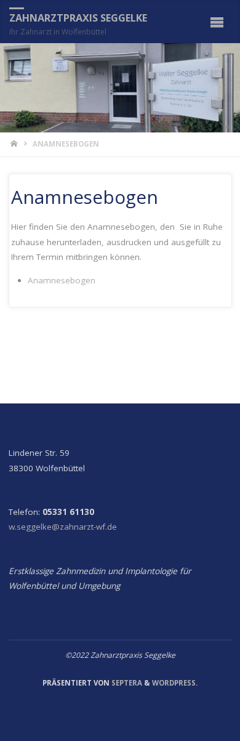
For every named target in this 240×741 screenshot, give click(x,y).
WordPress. (175, 682)
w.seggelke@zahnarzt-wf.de (63, 526)
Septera (126, 682)
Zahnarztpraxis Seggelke (78, 18)
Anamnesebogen (61, 280)
